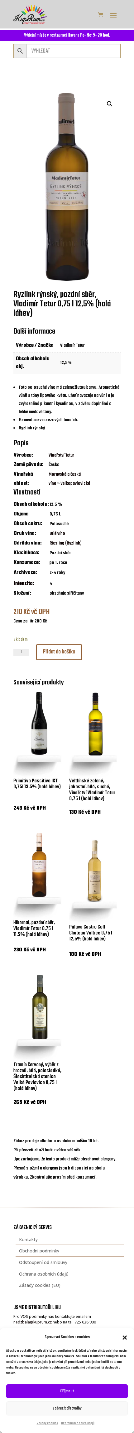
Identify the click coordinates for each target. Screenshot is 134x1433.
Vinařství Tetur (61, 455)
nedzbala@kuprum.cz (32, 1322)
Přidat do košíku (59, 652)
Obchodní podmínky (39, 1251)
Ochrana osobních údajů (77, 1423)
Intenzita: (24, 583)
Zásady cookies (47, 1423)
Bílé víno (57, 533)
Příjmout (67, 1391)
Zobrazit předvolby (67, 1408)
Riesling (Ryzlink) (66, 543)
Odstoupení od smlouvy (43, 1262)
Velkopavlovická (75, 483)
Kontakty (28, 1239)
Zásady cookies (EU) (39, 1285)
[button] (125, 1337)
